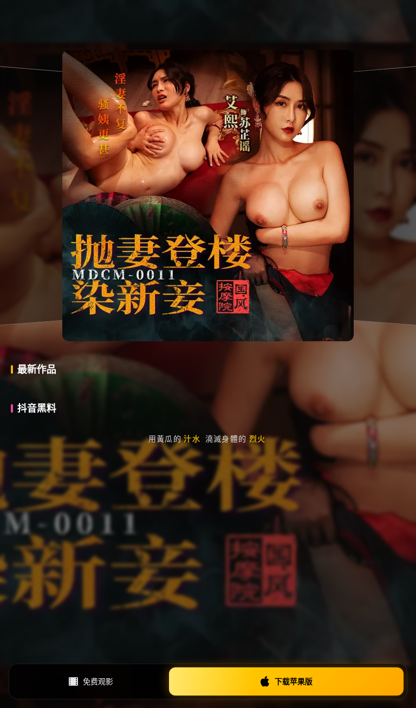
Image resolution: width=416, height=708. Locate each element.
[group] (221, 433)
